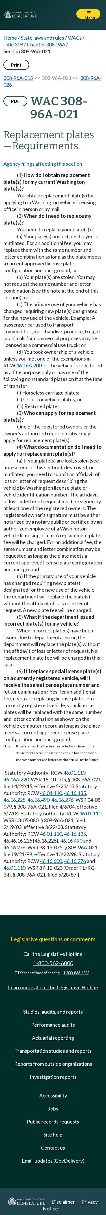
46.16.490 (38, 800)
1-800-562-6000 (53, 963)
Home (10, 38)
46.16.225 (14, 800)
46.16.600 (51, 861)
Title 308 (13, 44)
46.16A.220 (16, 779)
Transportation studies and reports (53, 1051)
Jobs (53, 1108)
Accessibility (53, 1095)
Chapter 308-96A (46, 44)
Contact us (53, 1147)
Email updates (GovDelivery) (53, 1161)
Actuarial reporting (53, 1038)
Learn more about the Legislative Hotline (53, 987)
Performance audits (53, 1025)
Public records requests (53, 1121)
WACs (75, 38)
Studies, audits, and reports (53, 1012)
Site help (53, 1134)
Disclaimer (63, 1202)
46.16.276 (62, 800)
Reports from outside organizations (53, 1064)
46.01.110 (74, 773)
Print (16, 64)
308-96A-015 (18, 78)
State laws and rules (42, 38)
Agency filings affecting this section (42, 164)
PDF (15, 101)
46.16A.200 (29, 365)
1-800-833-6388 (76, 973)
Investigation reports (53, 1077)
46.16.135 (75, 793)
